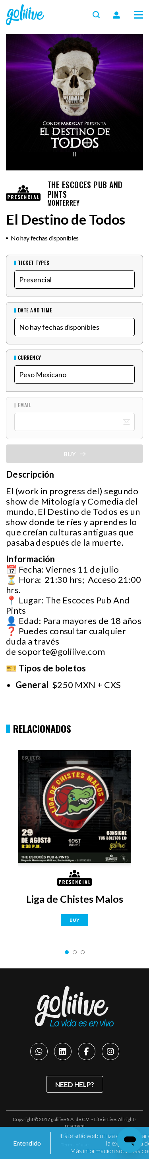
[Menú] (138, 15)
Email (24, 405)
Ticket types (34, 263)
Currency (29, 357)
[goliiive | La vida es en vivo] (25, 14)
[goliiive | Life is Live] (74, 1006)
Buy (74, 920)
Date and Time (35, 310)
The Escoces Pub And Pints (85, 189)
